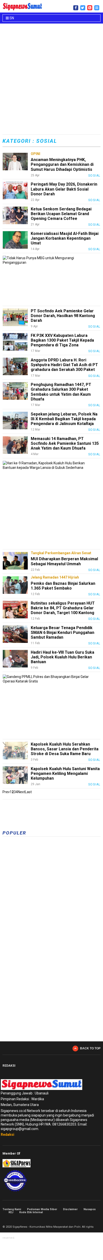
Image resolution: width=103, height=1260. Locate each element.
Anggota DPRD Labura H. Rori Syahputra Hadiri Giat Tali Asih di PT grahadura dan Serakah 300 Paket (64, 365)
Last (28, 792)
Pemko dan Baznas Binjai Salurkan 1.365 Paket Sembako (63, 586)
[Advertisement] (51, 79)
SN (11, 18)
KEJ (10, 1212)
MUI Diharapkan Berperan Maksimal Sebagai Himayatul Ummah (64, 561)
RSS (98, 1219)
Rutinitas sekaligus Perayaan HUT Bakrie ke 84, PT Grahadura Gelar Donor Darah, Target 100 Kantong (63, 608)
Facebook (82, 1219)
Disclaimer (70, 1209)
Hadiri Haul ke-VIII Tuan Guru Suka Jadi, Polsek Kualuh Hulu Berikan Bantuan (62, 657)
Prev (6, 792)
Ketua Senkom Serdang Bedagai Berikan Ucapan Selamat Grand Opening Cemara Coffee (61, 214)
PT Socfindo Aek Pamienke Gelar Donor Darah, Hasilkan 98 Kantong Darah (63, 316)
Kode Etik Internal (31, 1212)
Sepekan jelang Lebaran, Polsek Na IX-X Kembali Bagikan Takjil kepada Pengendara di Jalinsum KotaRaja (64, 419)
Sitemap (93, 1219)
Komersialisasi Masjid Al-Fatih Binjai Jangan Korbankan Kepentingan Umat (64, 238)
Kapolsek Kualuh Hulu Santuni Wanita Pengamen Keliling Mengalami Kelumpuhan (65, 773)
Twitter (88, 1219)
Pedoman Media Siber (42, 1209)
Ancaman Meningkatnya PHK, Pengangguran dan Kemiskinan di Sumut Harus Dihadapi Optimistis (62, 164)
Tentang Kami (11, 1209)
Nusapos (90, 1209)
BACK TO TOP (90, 1048)
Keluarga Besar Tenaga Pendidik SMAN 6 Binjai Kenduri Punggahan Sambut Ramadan (62, 632)
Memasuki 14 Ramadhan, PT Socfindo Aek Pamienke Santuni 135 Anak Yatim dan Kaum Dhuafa (65, 443)
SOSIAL (94, 175)
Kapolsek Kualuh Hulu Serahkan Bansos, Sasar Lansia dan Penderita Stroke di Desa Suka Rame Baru (64, 749)
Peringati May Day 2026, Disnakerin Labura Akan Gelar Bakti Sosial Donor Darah (64, 189)
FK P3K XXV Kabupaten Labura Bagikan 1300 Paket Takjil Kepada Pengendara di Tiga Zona (62, 340)
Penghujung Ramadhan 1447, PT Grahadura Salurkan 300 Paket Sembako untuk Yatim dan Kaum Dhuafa (61, 391)
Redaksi (7, 1135)
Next (21, 792)
